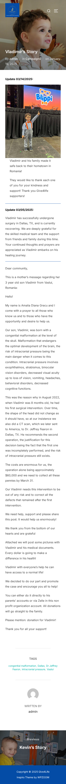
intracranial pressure (33, 669)
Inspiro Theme (25, 777)
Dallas (41, 665)
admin (14, 58)
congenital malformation (22, 665)
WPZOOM (43, 777)
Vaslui (50, 669)
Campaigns (33, 58)
